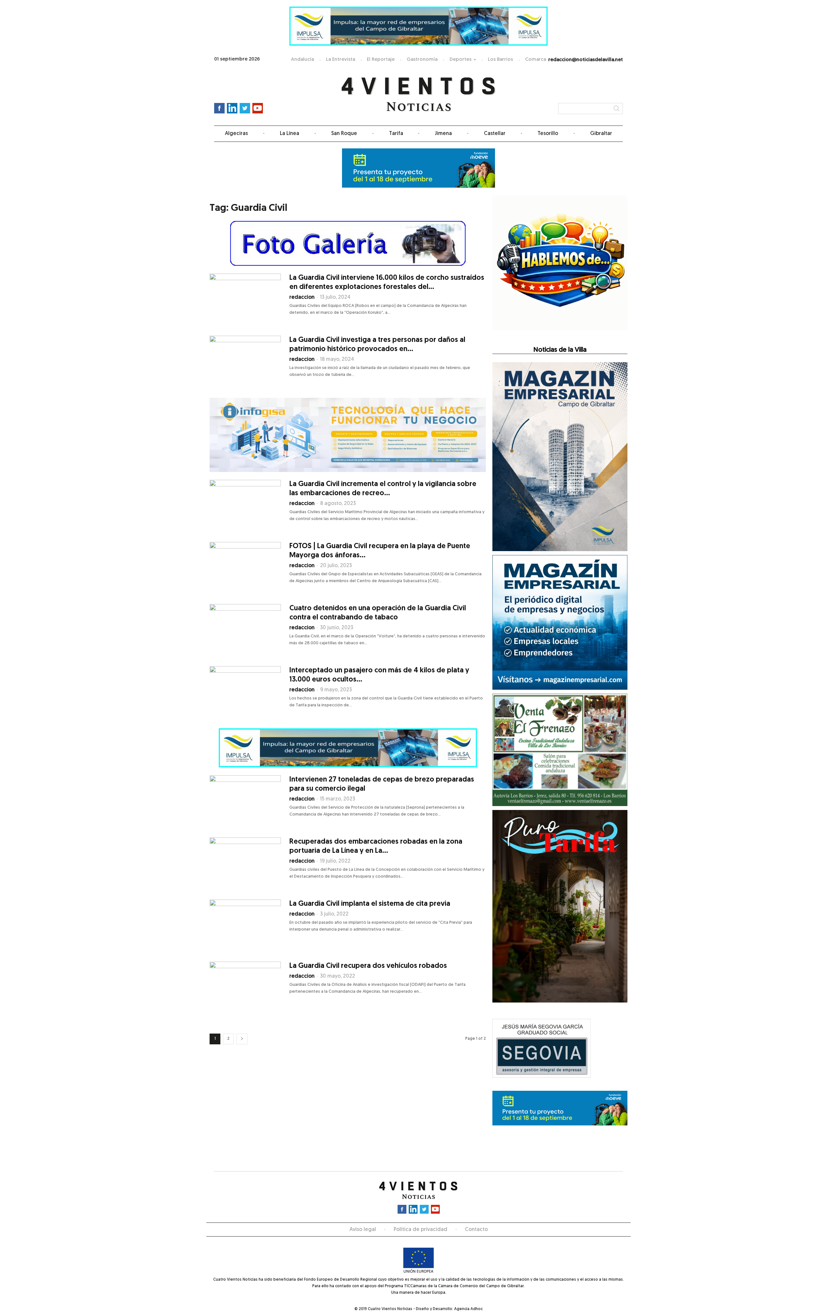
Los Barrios (500, 59)
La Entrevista (340, 59)
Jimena (443, 133)
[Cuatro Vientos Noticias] (419, 94)
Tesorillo (548, 133)
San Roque (344, 133)
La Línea (289, 133)
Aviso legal (363, 1229)
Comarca (535, 59)
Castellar (494, 133)
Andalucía (302, 59)
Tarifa (396, 133)
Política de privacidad (420, 1229)
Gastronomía (422, 59)
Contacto (476, 1229)
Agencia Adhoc (468, 1309)
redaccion (302, 297)
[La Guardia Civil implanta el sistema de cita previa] (245, 924)
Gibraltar (601, 133)
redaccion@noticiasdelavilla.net (585, 60)
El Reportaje (381, 59)
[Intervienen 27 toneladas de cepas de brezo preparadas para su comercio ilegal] (245, 799)
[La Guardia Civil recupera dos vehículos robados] (245, 986)
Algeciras (236, 133)
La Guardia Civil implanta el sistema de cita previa (369, 904)
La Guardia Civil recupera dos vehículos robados (368, 966)
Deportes (460, 59)
